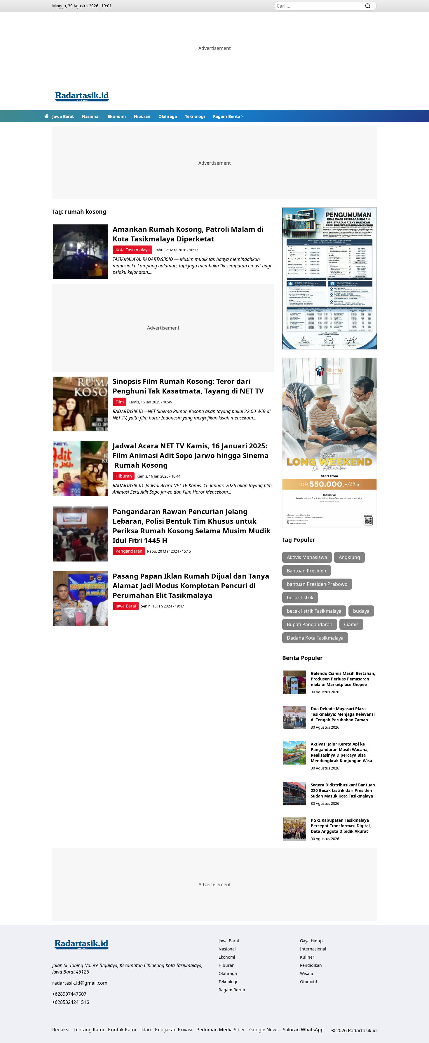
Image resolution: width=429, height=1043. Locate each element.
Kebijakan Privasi (173, 1029)
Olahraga (167, 116)
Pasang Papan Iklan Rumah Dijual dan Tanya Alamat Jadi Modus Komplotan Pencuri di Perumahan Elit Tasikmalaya (191, 585)
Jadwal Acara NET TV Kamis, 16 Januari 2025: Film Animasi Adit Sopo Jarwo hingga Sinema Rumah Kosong (191, 455)
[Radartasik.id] (82, 97)
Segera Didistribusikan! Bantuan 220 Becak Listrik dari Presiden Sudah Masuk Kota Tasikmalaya (343, 790)
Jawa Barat (63, 116)
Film (120, 402)
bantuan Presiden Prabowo (317, 584)
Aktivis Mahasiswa (307, 557)
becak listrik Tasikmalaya (314, 611)
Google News (264, 1029)
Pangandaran (129, 551)
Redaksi (60, 1029)
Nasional (91, 116)
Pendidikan (311, 965)
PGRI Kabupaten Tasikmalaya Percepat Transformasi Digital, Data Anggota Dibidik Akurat (341, 825)
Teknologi (195, 116)
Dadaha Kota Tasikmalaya (315, 638)
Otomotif (308, 981)
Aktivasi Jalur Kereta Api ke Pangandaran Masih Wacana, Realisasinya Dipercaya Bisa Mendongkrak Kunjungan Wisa (341, 752)
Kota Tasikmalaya (133, 250)
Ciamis (351, 624)
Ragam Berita (226, 116)
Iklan (145, 1029)
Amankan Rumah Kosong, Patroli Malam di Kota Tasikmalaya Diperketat (188, 233)
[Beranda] (46, 116)
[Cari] (368, 6)
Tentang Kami (89, 1029)
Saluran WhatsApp (303, 1029)
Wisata (306, 973)
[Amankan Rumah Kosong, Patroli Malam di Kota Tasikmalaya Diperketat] (80, 251)
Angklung (349, 557)
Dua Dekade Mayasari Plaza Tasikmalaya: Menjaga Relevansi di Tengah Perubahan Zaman (343, 714)
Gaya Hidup (311, 940)
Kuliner (307, 957)
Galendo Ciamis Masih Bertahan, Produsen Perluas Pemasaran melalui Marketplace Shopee (343, 679)
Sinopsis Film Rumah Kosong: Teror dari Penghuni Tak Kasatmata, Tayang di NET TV (189, 386)
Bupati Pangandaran (309, 624)
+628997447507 (69, 994)
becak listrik (300, 597)
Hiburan (142, 116)
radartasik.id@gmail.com (79, 983)
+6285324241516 (70, 1002)
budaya (361, 611)
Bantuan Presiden (306, 570)
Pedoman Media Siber (220, 1029)
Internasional (313, 949)
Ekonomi (117, 116)
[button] (229, 116)
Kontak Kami (122, 1029)
